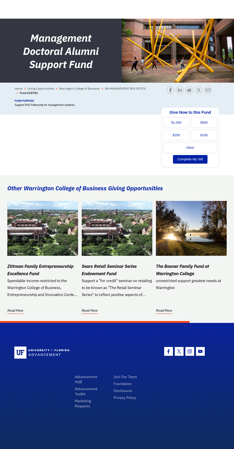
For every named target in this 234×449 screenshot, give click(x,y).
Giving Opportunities (41, 88)
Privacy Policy (125, 397)
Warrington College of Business (79, 88)
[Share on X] (199, 92)
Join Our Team (125, 376)
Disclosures (123, 390)
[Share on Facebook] (171, 92)
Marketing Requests (83, 403)
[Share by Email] (209, 92)
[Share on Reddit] (190, 92)
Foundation (123, 383)
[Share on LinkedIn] (180, 92)
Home (18, 88)
